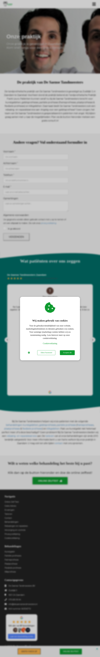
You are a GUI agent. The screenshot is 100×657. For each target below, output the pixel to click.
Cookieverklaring (50, 343)
